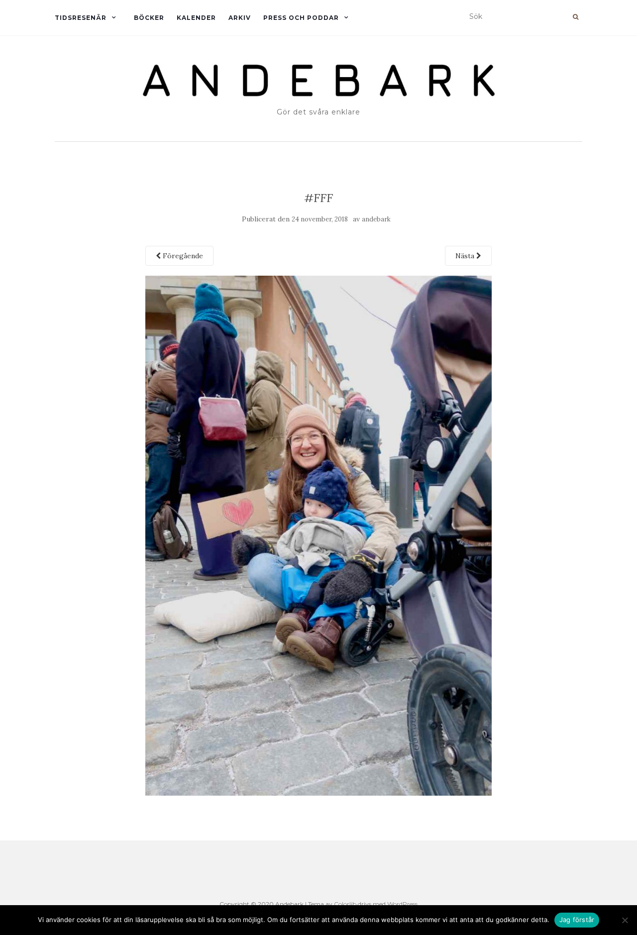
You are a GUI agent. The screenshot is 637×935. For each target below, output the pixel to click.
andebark (376, 219)
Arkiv (239, 17)
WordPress (402, 904)
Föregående (182, 255)
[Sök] (575, 16)
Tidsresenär (80, 17)
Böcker (149, 17)
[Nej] (625, 920)
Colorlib (345, 904)
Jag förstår (577, 920)
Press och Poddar (301, 17)
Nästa (465, 255)
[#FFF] (318, 534)
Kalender (196, 17)
